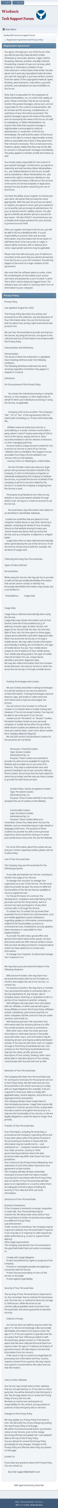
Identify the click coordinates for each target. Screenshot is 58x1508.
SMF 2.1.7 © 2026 (22, 1505)
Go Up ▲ (39, 1502)
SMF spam (19, 1485)
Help (17, 1502)
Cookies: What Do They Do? (23, 733)
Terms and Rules (27, 1502)
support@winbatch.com (28, 1471)
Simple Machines (36, 1505)
